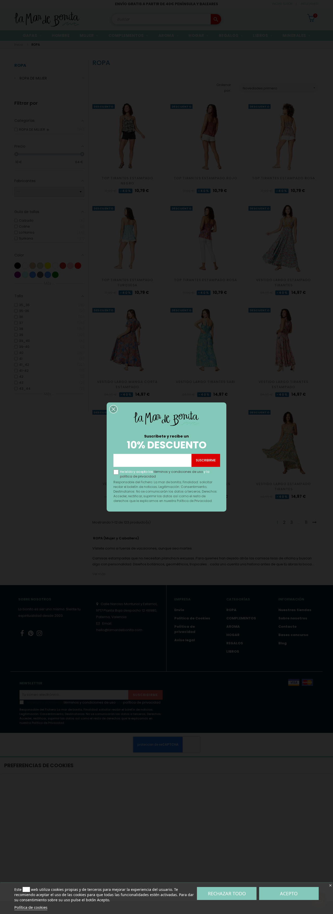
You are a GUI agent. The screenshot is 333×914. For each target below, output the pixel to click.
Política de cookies (30, 907)
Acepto (289, 893)
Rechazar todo (227, 893)
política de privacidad (138, 476)
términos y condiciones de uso (178, 471)
